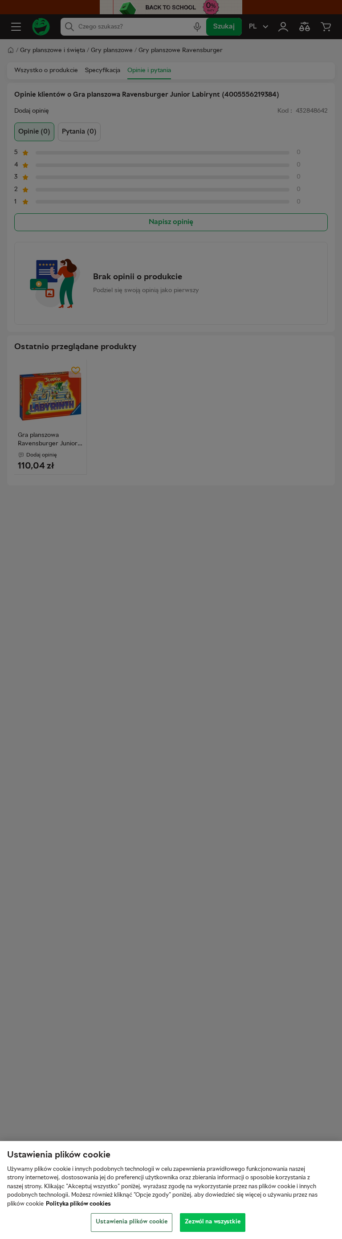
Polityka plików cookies (78, 1204)
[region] (171, 1190)
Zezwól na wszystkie (212, 1222)
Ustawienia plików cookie (131, 1222)
